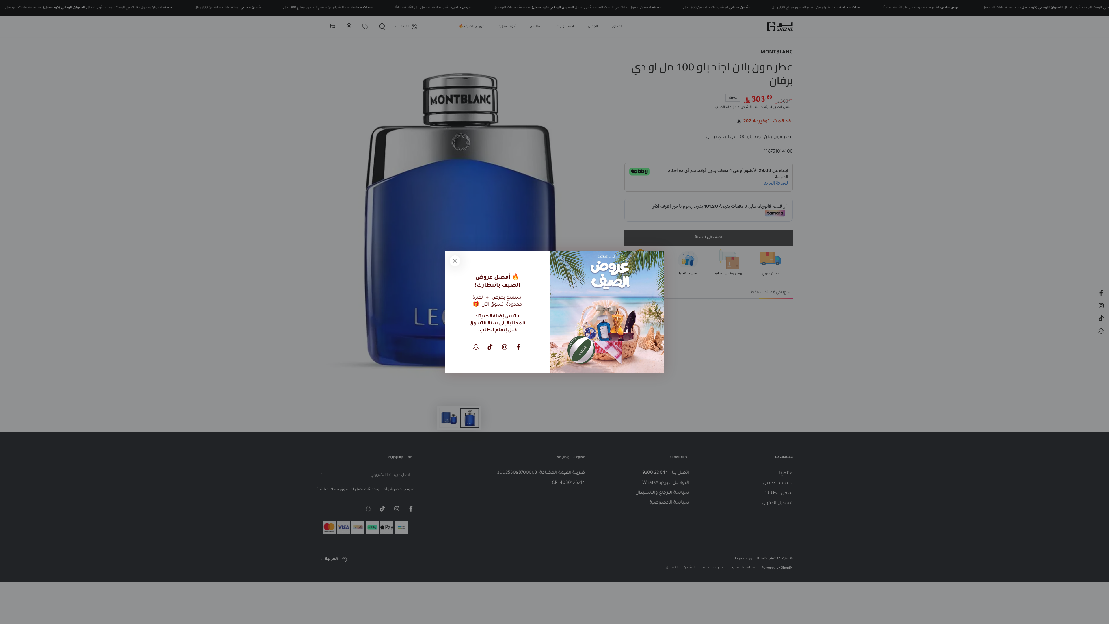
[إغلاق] (455, 261)
